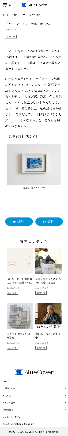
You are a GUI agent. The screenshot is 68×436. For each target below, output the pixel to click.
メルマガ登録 (9, 402)
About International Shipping (18, 423)
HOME (6, 381)
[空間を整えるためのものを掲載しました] (48, 261)
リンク (31, 136)
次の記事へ (49, 221)
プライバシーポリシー (13, 416)
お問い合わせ (9, 395)
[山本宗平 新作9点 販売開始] (20, 316)
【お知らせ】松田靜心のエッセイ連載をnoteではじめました (19, 282)
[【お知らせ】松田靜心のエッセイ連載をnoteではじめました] (20, 261)
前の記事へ (19, 221)
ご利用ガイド (9, 388)
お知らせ (11, 37)
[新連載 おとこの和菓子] (48, 316)
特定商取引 (8, 409)
